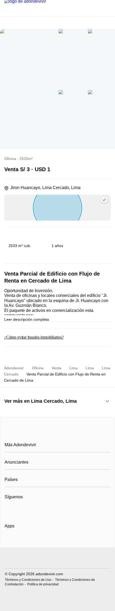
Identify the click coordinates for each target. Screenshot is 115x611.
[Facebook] (9, 510)
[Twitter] (35, 510)
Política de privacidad (43, 584)
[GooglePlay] (58, 541)
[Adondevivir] (57, 433)
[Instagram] (17, 510)
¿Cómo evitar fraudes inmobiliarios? (34, 337)
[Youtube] (26, 510)
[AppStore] (22, 541)
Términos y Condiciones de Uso (28, 580)
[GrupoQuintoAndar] (57, 558)
